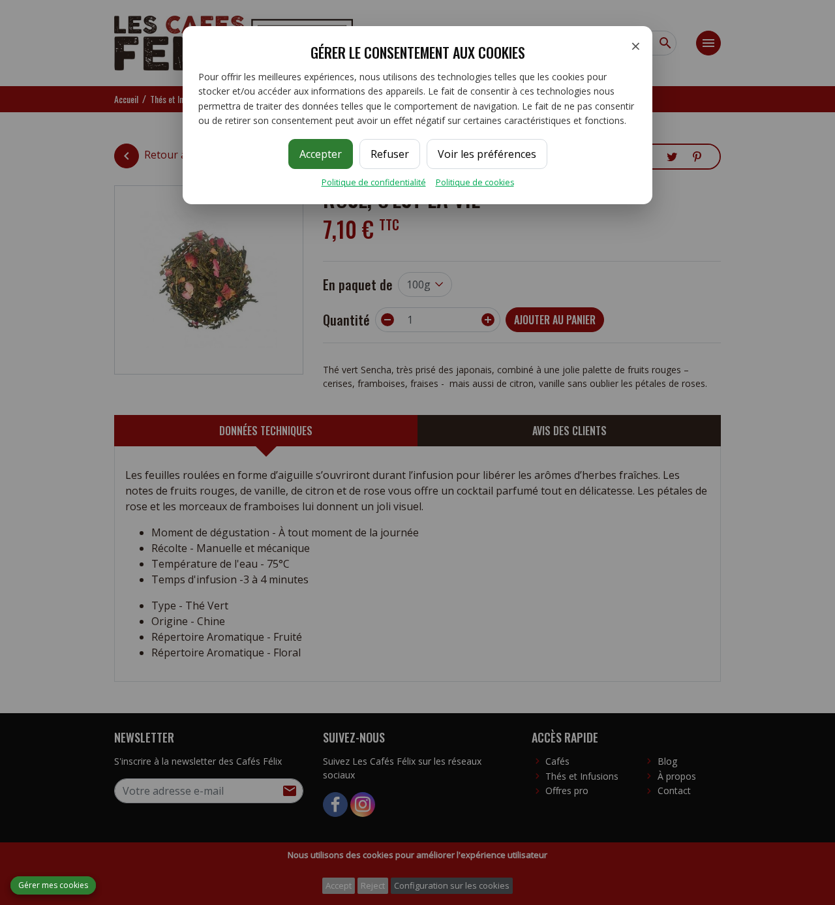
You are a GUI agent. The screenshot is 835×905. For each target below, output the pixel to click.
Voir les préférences (487, 154)
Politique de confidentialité (374, 182)
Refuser (390, 154)
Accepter (320, 154)
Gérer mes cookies (53, 885)
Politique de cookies (475, 182)
